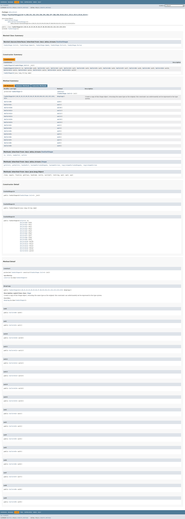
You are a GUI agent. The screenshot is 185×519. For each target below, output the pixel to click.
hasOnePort (25, 165)
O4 (83, 68)
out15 (59, 122)
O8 (135, 68)
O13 (39, 70)
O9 (148, 68)
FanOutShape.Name (26, 45)
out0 (58, 101)
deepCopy (60, 96)
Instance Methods (23, 86)
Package (10, 2)
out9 (58, 146)
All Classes (4, 5)
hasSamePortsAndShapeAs (39, 165)
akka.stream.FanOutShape (17, 22)
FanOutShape (12, 29)
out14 (59, 119)
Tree (21, 2)
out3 (58, 128)
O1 (44, 68)
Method (25, 7)
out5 (58, 134)
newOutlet (16, 155)
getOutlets (16, 165)
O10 (162, 68)
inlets (9, 155)
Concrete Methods (39, 86)
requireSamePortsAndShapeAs (72, 165)
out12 (59, 113)
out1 (58, 104)
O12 (25, 70)
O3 (70, 68)
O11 (10, 70)
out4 (58, 131)
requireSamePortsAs (90, 165)
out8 (58, 143)
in (4, 155)
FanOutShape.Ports (57, 45)
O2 (57, 68)
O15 (69, 70)
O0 (31, 68)
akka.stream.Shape (11, 20)
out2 (58, 125)
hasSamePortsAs (54, 165)
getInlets (7, 165)
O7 (122, 68)
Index (35, 2)
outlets (24, 155)
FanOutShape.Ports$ (75, 45)
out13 (59, 116)
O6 (109, 68)
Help (39, 2)
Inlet (16, 68)
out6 (58, 137)
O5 (96, 68)
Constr (19, 7)
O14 (54, 70)
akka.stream (13, 12)
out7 (58, 140)
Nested (9, 7)
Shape (44, 162)
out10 (59, 107)
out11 (59, 110)
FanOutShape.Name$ (42, 45)
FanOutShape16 (9, 65)
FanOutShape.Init (10, 45)
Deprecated (28, 2)
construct (60, 91)
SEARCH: (161, 5)
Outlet (27, 68)
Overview (4, 2)
